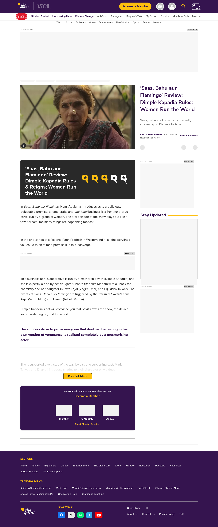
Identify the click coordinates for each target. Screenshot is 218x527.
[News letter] (160, 6)
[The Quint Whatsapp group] (80, 515)
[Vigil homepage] (44, 6)
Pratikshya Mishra (151, 134)
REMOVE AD (192, 30)
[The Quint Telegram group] (89, 515)
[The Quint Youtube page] (98, 515)
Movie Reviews (189, 135)
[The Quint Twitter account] (71, 515)
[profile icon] (172, 6)
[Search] (183, 6)
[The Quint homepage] (23, 6)
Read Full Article (77, 376)
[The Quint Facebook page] (61, 515)
